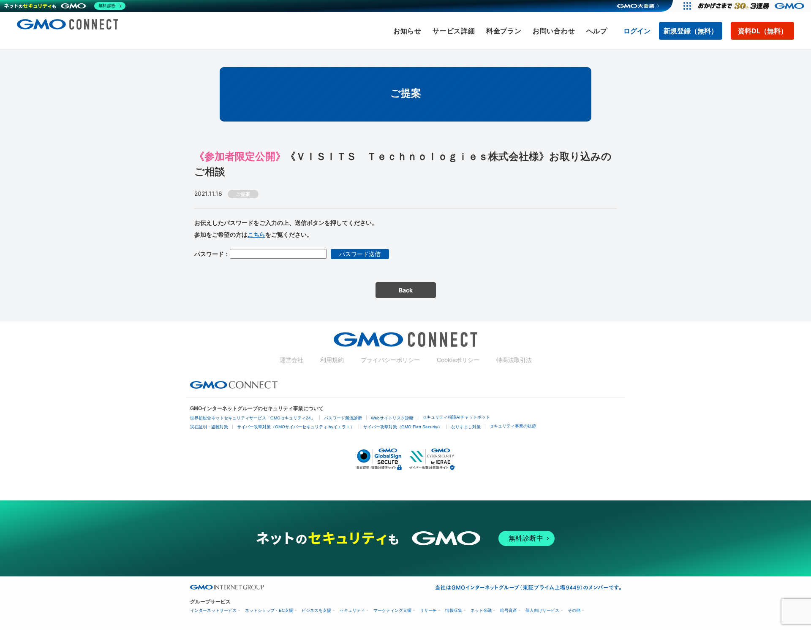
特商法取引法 (514, 359)
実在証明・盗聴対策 (209, 427)
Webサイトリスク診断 (392, 418)
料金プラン (504, 31)
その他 (574, 610)
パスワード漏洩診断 (343, 418)
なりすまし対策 (466, 427)
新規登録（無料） (691, 31)
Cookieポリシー (458, 359)
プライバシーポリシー (390, 359)
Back (406, 290)
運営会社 (291, 359)
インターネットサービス (213, 610)
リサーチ (428, 610)
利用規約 (332, 359)
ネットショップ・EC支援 (269, 610)
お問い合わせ (554, 31)
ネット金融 (481, 610)
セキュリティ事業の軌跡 (513, 426)
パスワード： (212, 253)
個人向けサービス (542, 610)
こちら (256, 234)
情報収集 (453, 610)
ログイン (636, 31)
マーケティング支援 (392, 610)
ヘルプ (596, 31)
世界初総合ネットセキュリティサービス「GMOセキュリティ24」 (252, 418)
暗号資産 (508, 610)
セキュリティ (352, 610)
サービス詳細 (454, 31)
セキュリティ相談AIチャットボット (456, 417)
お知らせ (407, 31)
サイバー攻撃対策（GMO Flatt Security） (402, 427)
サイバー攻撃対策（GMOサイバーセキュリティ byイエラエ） (295, 427)
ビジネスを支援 (316, 610)
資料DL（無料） (762, 31)
